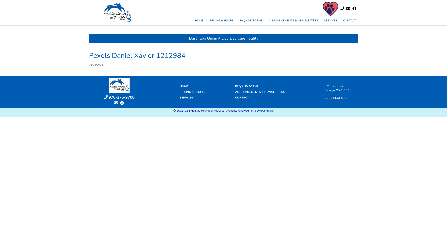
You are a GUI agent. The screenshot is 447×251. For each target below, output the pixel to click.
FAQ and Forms (251, 20)
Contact (349, 20)
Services (330, 20)
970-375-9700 (121, 97)
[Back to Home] (117, 12)
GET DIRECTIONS (335, 98)
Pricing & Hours (221, 20)
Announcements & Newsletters (293, 20)
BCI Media (267, 111)
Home (199, 20)
